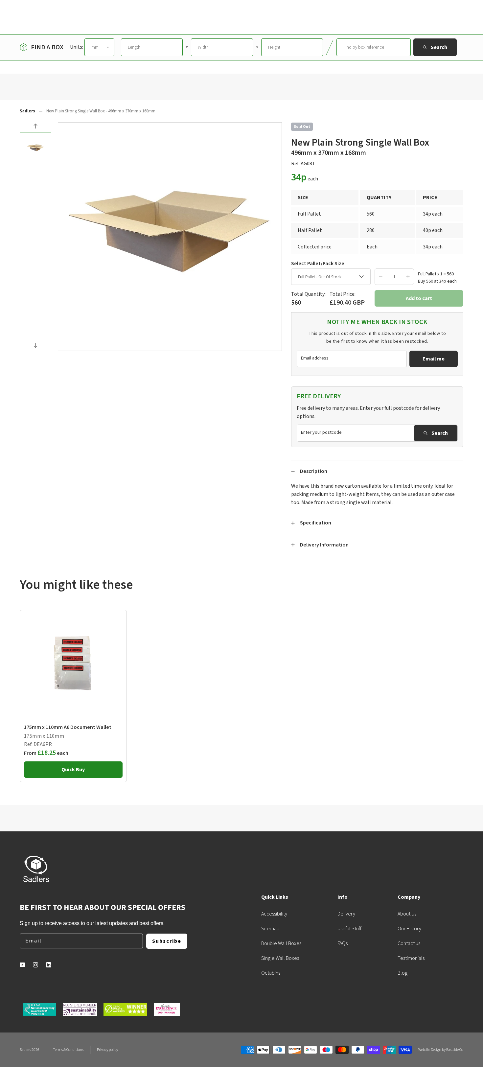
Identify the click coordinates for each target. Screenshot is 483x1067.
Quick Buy (73, 769)
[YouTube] (22, 964)
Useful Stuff (349, 928)
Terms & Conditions (68, 1050)
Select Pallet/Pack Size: (318, 263)
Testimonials (411, 958)
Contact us (409, 943)
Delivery (346, 913)
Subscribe (166, 941)
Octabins (270, 973)
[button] (35, 127)
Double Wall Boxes (281, 943)
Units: (76, 47)
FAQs (342, 943)
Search (439, 433)
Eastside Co (454, 1050)
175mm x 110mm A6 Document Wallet (67, 727)
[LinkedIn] (48, 964)
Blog (402, 973)
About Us (407, 913)
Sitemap (270, 928)
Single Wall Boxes (280, 958)
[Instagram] (35, 964)
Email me (434, 358)
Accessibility (274, 913)
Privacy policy (107, 1050)
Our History (409, 928)
